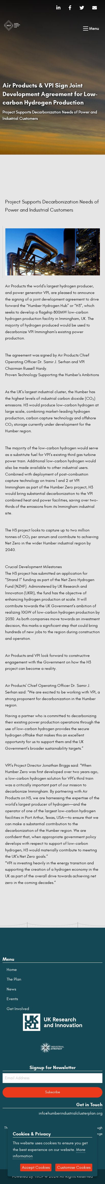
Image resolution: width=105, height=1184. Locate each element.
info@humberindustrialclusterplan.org (70, 1113)
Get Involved (18, 1009)
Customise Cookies (73, 1167)
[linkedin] (58, 8)
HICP (39, 1176)
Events (12, 999)
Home (12, 969)
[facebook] (69, 8)
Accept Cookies (36, 1167)
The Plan (14, 979)
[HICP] (12, 24)
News (11, 989)
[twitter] (81, 8)
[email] (94, 8)
